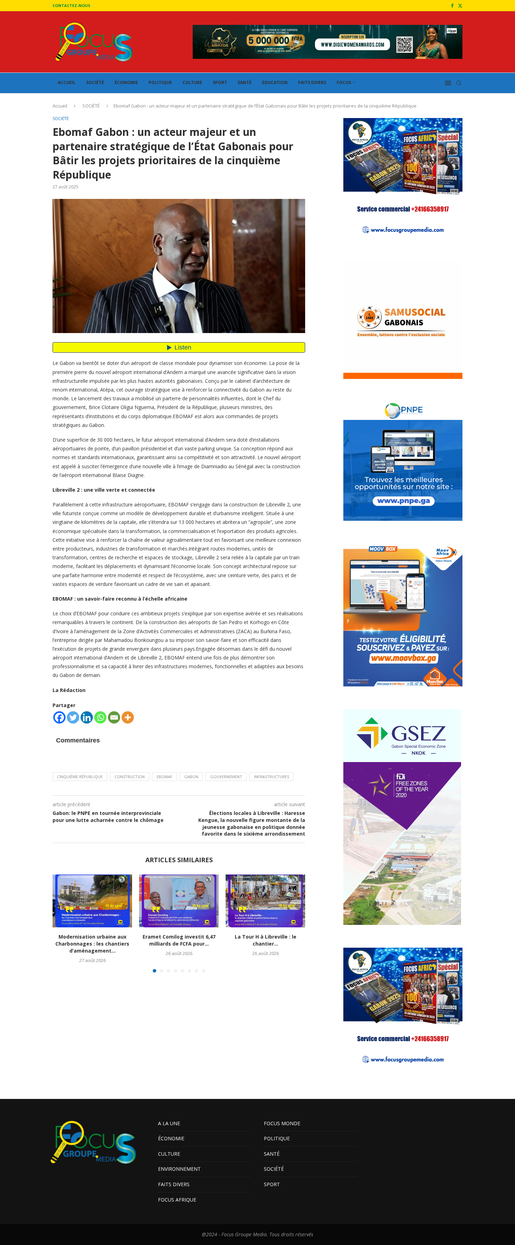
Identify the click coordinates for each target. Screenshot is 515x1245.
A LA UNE (169, 1123)
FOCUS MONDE (282, 1123)
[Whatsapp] (100, 717)
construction (130, 776)
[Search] (458, 83)
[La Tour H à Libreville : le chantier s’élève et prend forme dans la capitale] (265, 900)
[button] (62, 923)
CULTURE (192, 82)
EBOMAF (164, 776)
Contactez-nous (71, 5)
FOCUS (344, 82)
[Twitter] (460, 5)
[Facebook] (452, 5)
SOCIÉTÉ (95, 82)
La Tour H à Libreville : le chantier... (265, 940)
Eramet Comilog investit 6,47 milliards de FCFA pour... (179, 940)
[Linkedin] (87, 717)
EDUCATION (275, 82)
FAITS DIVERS (312, 82)
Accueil (60, 106)
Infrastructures (271, 776)
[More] (128, 717)
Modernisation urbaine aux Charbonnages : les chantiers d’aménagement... (92, 943)
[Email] (114, 717)
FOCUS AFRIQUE (177, 1199)
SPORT (220, 82)
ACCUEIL (67, 82)
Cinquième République (80, 776)
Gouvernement (226, 776)
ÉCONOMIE (126, 82)
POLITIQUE (160, 82)
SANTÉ (245, 82)
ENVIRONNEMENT (179, 1169)
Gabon (191, 776)
